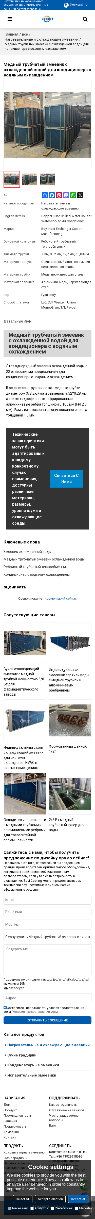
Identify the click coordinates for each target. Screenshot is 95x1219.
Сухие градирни (15, 1158)
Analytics (41, 1208)
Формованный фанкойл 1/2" (68, 748)
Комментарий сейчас (61, 598)
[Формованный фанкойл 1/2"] (70, 720)
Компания (11, 1132)
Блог (52, 1125)
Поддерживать (15, 1126)
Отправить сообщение (48, 1020)
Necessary (20, 1208)
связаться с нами (66, 478)
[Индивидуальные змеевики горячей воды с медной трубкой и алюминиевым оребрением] (70, 643)
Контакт (10, 1137)
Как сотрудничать (63, 1104)
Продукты (11, 1110)
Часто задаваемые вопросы (64, 1118)
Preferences (63, 1208)
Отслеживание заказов (67, 1110)
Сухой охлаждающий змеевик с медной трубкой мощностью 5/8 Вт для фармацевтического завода (24, 681)
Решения (10, 1121)
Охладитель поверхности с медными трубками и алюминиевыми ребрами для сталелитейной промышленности (25, 830)
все (25, 34)
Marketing (86, 1208)
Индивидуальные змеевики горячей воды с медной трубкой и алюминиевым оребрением (69, 680)
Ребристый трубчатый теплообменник (36, 567)
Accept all (78, 1199)
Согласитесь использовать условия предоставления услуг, (44, 1010)
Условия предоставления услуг (35, 1012)
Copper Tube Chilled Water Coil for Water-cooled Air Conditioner (66, 218)
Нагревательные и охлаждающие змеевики (41, 39)
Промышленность (18, 1115)
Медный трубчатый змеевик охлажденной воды (44, 559)
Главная (11, 34)
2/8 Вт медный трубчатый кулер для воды (66, 825)
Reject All (23, 1199)
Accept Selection (50, 1199)
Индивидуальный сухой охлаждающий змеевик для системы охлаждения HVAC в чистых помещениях (23, 757)
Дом (7, 1104)
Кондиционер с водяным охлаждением (37, 574)
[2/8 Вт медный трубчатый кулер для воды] (70, 794)
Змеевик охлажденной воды (27, 552)
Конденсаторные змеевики (25, 1152)
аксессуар (16, 988)
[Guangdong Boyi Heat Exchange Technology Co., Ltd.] (47, 19)
